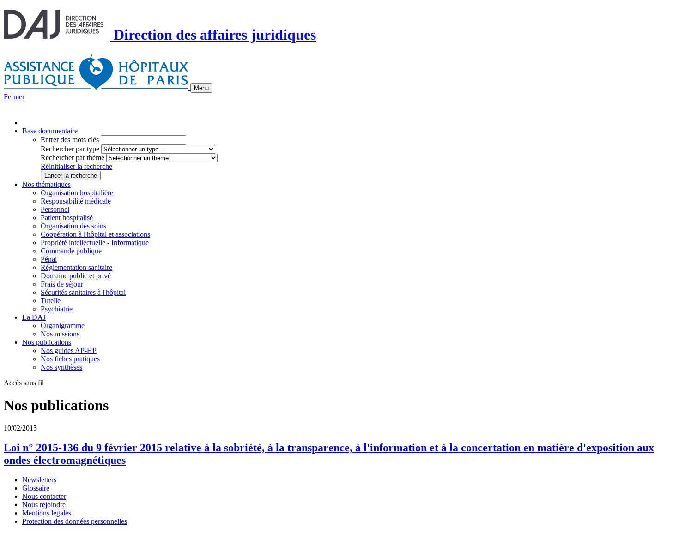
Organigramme (63, 325)
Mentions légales (46, 513)
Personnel (55, 209)
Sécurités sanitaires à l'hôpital (83, 292)
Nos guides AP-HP (69, 350)
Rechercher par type (70, 149)
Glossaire (35, 488)
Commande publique (71, 251)
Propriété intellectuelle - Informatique (95, 242)
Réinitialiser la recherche (76, 166)
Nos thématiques (46, 184)
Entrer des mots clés (70, 140)
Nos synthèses (61, 367)
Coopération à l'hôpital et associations (95, 234)
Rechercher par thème (72, 158)
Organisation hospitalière (77, 193)
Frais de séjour (62, 284)
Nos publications (46, 342)
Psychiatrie (57, 309)
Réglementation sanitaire (76, 267)
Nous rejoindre (44, 505)
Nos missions (60, 334)
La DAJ (34, 317)
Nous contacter (44, 496)
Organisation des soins (73, 226)
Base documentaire (50, 131)
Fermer (14, 97)
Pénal (49, 259)
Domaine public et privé (76, 276)
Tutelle (51, 301)
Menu (201, 87)
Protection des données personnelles (74, 521)
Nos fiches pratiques (70, 359)
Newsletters (39, 480)
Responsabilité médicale (76, 201)
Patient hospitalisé (67, 218)
